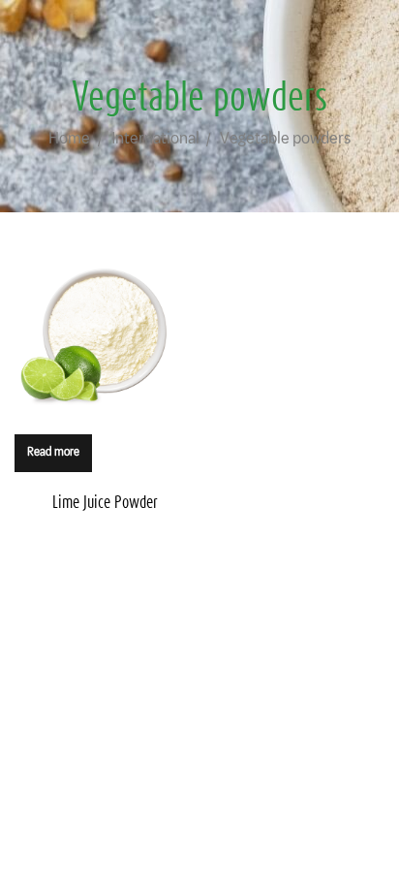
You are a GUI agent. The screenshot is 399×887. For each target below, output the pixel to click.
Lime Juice (105, 501)
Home (69, 138)
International (155, 138)
